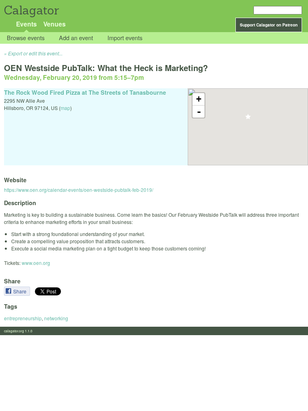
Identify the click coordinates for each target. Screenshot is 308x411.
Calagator (31, 10)
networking (56, 318)
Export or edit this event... (35, 53)
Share (20, 291)
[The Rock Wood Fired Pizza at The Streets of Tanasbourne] (248, 119)
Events (26, 23)
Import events (124, 38)
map (65, 107)
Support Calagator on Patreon (269, 25)
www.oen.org (36, 262)
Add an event (76, 38)
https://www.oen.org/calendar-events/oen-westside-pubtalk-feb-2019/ (78, 189)
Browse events (26, 38)
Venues (54, 23)
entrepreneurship (23, 318)
